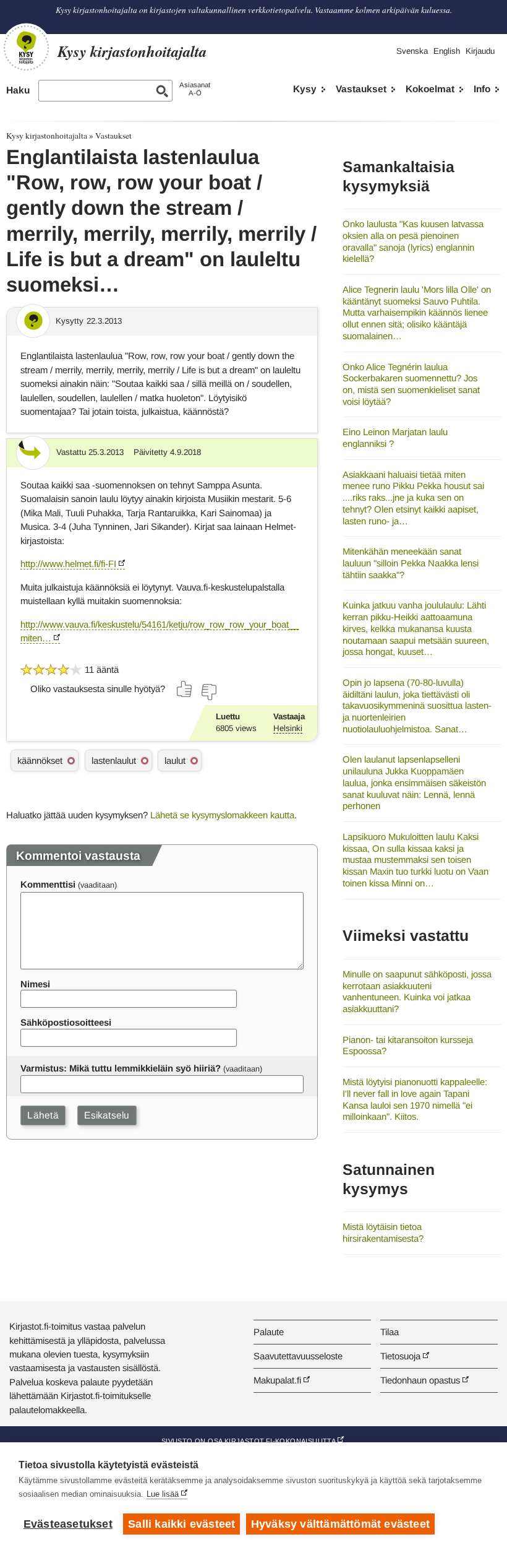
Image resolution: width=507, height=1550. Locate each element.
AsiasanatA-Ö (194, 89)
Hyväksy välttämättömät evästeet (340, 1524)
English (446, 51)
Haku (18, 90)
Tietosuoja (400, 1356)
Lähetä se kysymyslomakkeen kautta (222, 815)
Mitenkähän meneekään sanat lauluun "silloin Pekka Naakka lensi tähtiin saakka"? (411, 562)
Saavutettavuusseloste (298, 1356)
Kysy (305, 89)
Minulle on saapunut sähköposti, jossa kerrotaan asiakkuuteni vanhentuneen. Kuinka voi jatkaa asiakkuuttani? (417, 991)
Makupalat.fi (277, 1380)
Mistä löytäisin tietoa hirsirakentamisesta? (383, 1232)
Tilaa (389, 1332)
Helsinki (287, 728)
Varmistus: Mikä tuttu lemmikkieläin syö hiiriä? (120, 1068)
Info (482, 89)
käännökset (39, 760)
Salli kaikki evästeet (181, 1524)
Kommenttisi (47, 884)
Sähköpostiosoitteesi (65, 1022)
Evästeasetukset (68, 1524)
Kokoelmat (430, 89)
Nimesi (35, 984)
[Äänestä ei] (208, 692)
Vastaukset (361, 89)
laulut (174, 760)
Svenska (412, 51)
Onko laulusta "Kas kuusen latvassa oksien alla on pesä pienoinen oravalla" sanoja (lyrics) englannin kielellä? (413, 241)
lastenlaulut (114, 760)
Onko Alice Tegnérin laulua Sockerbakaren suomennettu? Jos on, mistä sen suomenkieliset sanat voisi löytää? (411, 384)
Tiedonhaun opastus (420, 1380)
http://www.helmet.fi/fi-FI (68, 563)
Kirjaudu (480, 51)
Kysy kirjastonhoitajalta (46, 135)
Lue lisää (163, 1494)
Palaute (269, 1332)
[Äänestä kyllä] (185, 689)
